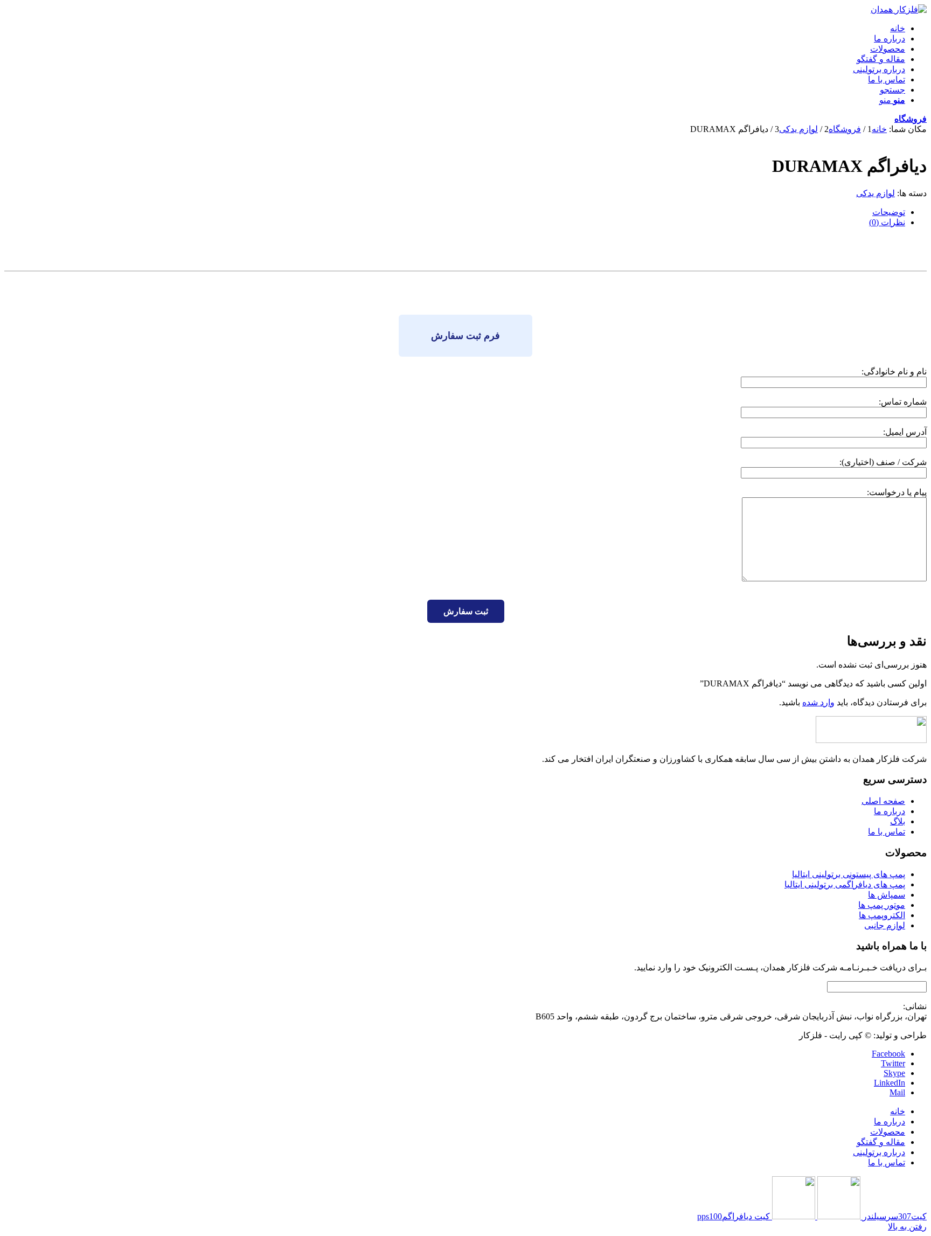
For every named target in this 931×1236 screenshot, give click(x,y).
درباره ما (889, 811)
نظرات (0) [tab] (887, 222)
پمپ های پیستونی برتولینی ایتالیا (848, 874)
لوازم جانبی (884, 925)
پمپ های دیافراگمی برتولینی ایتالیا (844, 884)
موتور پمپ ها (881, 904)
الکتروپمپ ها (882, 915)
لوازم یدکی (875, 193)
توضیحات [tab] (888, 212)
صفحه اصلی (883, 801)
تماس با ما (886, 831)
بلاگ (897, 821)
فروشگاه (910, 118)
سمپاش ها (886, 894)
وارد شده (818, 702)
